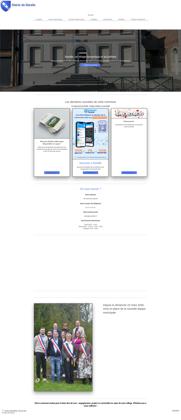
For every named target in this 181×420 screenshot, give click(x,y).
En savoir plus (52, 173)
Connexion (175, 410)
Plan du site (22, 411)
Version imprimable (11, 411)
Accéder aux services (90, 65)
